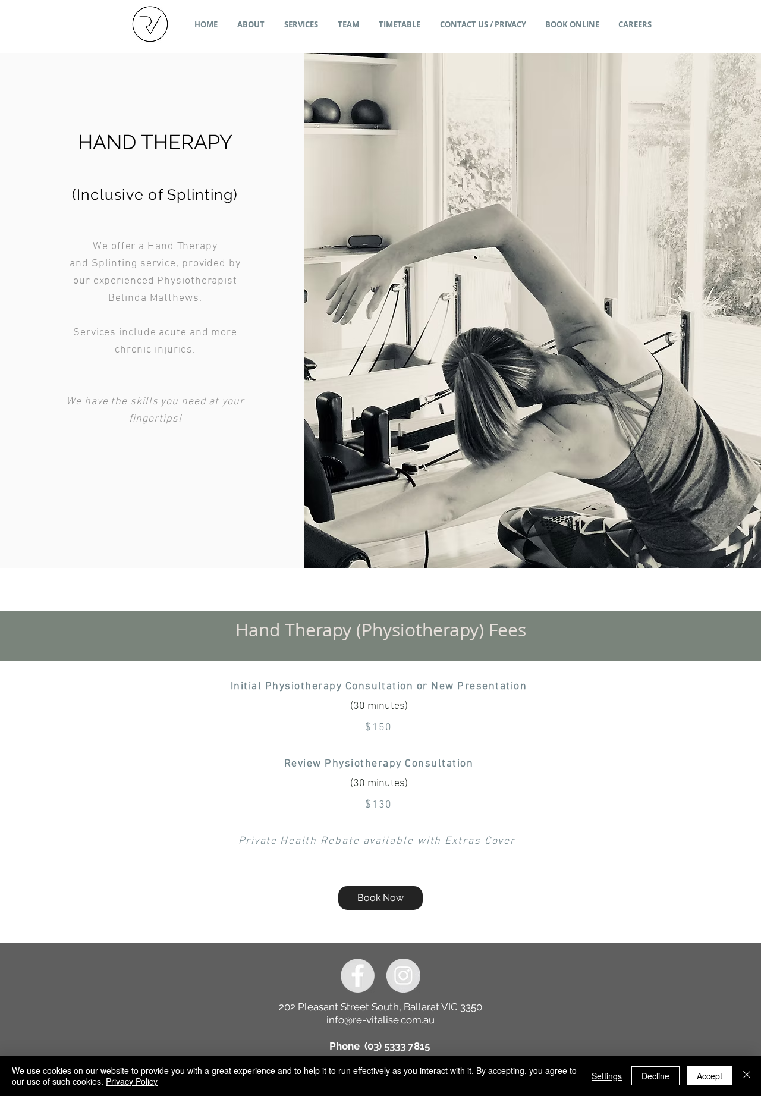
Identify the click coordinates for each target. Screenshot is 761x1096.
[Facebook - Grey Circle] (358, 976)
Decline (655, 1076)
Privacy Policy (132, 1081)
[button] (301, 24)
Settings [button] (607, 1076)
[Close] (747, 1075)
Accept (709, 1076)
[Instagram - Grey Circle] (403, 976)
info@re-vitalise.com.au (380, 1020)
